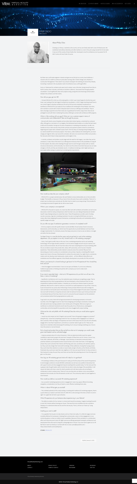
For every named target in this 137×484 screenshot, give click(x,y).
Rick (85, 440)
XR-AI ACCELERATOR (117, 3)
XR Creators (82, 3)
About (29, 465)
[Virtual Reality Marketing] (15, 3)
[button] (134, 3)
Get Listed (128, 3)
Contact (29, 467)
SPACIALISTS (48, 430)
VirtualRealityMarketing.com (35, 462)
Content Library (93, 3)
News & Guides (105, 3)
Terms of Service (53, 467)
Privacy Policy (52, 465)
